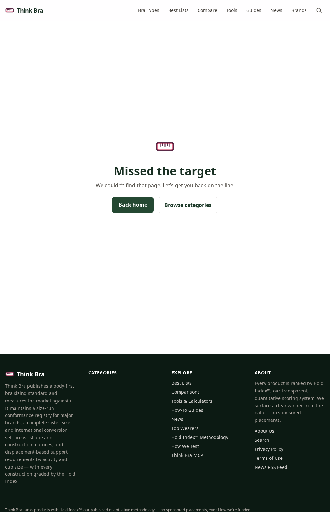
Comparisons (185, 392)
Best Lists (178, 10)
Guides (253, 10)
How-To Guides (187, 410)
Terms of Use (269, 458)
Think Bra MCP (187, 455)
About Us (264, 431)
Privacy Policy (269, 449)
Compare (207, 10)
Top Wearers (185, 428)
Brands (299, 10)
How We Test (185, 446)
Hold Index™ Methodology (199, 437)
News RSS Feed (271, 467)
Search (262, 440)
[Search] (319, 10)
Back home (133, 204)
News (276, 10)
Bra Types (148, 10)
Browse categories (187, 204)
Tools (231, 10)
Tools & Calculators (191, 401)
